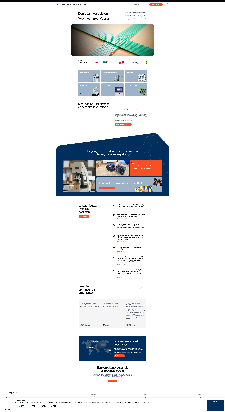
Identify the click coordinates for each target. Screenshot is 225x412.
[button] (70, 4)
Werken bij (199, 397)
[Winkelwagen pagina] (167, 4)
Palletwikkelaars (93, 394)
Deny (215, 408)
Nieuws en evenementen (201, 396)
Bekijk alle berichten (84, 216)
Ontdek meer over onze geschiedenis (123, 124)
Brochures (145, 397)
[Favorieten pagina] (164, 4)
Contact (145, 394)
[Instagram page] (9, 397)
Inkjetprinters (92, 397)
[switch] (33, 406)
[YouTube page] (7, 397)
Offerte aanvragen (156, 4)
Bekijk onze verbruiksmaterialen (138, 170)
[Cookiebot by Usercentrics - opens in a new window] (7, 410)
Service (145, 396)
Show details (61, 406)
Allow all (215, 401)
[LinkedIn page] (4, 397)
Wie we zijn (199, 394)
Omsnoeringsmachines (94, 396)
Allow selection (215, 405)
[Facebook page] (1, 397)
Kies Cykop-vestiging (119, 355)
